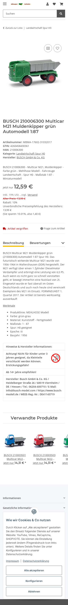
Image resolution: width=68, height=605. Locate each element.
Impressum (12, 560)
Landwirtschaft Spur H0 (30, 153)
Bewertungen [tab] (40, 243)
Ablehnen (34, 591)
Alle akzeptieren (34, 570)
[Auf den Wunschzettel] (57, 48)
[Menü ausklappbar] (5, 2)
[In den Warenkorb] (6, 39)
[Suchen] (61, 13)
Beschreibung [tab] (13, 243)
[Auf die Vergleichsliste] (48, 48)
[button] (47, 4)
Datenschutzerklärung (36, 560)
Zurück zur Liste (13, 27)
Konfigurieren (34, 580)
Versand (33, 194)
